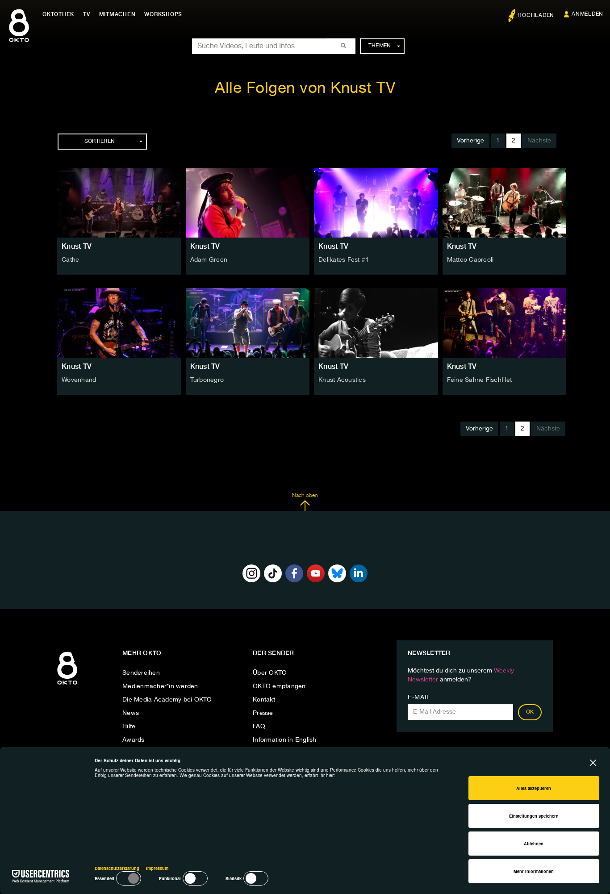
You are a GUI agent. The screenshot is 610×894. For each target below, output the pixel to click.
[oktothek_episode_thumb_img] (119, 203)
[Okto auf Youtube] (316, 573)
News (130, 713)
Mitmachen (117, 14)
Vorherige (470, 141)
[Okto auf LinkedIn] (359, 573)
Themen (379, 46)
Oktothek (58, 14)
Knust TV (77, 246)
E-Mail (419, 697)
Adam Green (209, 260)
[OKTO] (19, 33)
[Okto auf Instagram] (251, 573)
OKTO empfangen (279, 686)
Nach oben (305, 495)
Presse (263, 713)
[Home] (67, 685)
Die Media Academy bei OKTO (167, 700)
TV (86, 14)
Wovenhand (79, 380)
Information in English (285, 740)
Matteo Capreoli (470, 260)
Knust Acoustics (342, 380)
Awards (133, 740)
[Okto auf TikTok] (273, 573)
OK (530, 712)
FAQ (259, 726)
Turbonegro (207, 380)
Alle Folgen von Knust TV (305, 88)
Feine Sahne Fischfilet (479, 380)
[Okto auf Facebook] (294, 573)
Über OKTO (270, 673)
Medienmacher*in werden (160, 686)
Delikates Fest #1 (343, 260)
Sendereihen (141, 673)
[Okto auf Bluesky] (337, 573)
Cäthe (70, 260)
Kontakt (264, 700)
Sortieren (99, 141)
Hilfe (128, 726)
